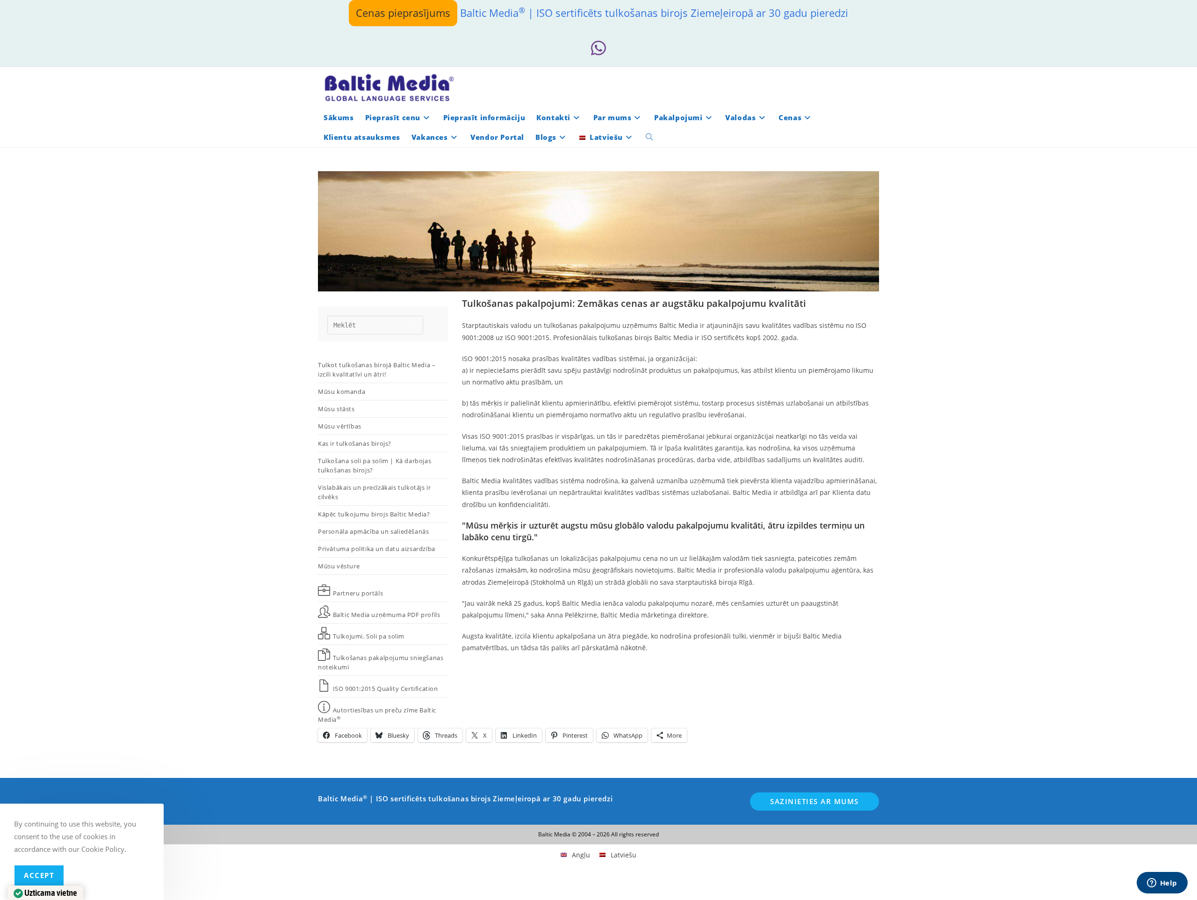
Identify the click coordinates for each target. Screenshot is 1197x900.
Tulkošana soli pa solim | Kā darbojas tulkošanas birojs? (374, 465)
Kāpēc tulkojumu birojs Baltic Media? (374, 514)
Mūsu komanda (341, 391)
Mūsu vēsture (339, 566)
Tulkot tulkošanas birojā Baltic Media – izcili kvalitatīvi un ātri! (376, 369)
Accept (39, 875)
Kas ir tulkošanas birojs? (354, 443)
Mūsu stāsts (336, 409)
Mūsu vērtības (339, 426)
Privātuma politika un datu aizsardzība (376, 548)
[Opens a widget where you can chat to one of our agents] (1162, 883)
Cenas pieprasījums (403, 13)
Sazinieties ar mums (814, 801)
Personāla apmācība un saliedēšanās (373, 531)
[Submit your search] (413, 324)
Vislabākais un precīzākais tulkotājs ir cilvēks (374, 492)
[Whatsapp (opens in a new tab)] (598, 48)
